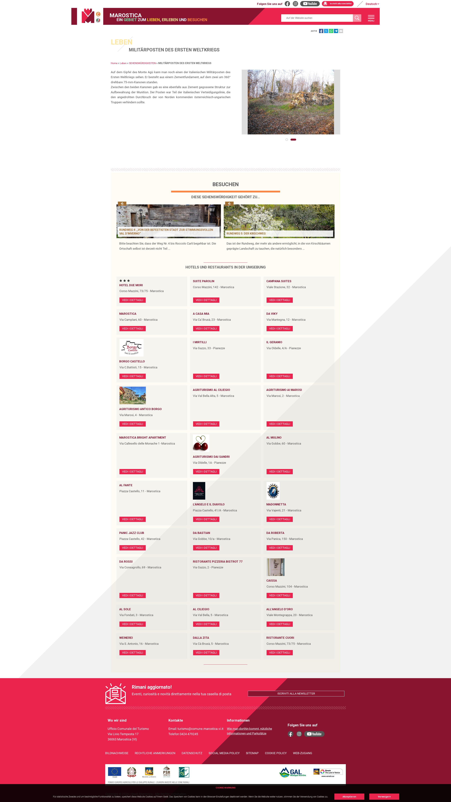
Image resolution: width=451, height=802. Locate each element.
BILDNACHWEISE (116, 753)
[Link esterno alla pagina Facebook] (290, 734)
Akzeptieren (349, 796)
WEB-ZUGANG (302, 753)
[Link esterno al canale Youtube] (314, 734)
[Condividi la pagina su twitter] (326, 31)
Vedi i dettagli (132, 300)
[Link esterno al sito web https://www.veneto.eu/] (328, 777)
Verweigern (384, 796)
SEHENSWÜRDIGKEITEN (142, 63)
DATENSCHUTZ (192, 753)
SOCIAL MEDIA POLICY (224, 753)
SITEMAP (252, 753)
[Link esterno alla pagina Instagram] (299, 734)
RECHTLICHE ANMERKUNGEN (155, 753)
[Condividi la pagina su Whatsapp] (331, 31)
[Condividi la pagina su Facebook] (321, 31)
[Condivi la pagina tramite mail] (341, 31)
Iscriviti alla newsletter (296, 693)
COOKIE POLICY (276, 753)
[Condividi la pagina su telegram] (336, 31)
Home (114, 63)
